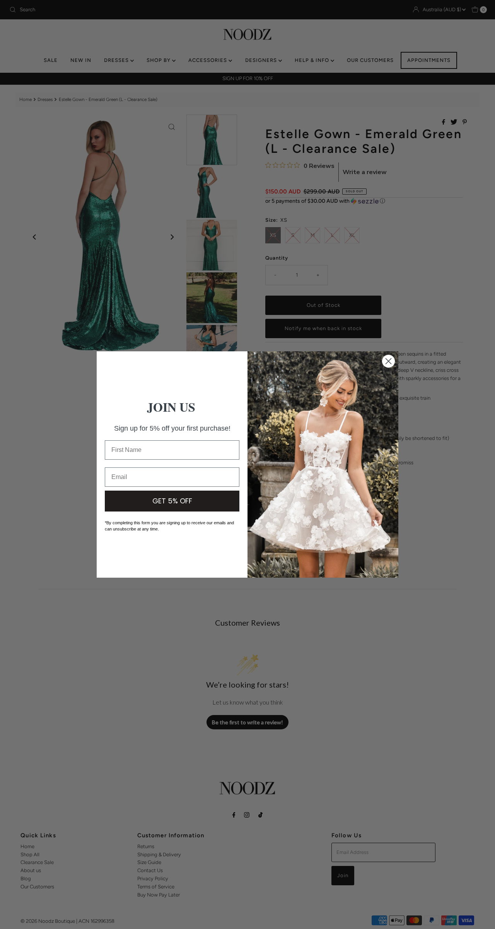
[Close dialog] (388, 361)
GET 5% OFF (172, 501)
